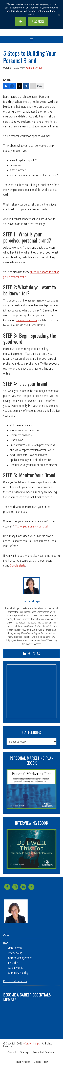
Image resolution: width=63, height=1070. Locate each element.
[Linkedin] (24, 653)
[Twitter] (19, 86)
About (6, 934)
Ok (20, 21)
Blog (5, 943)
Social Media (15, 967)
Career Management (20, 958)
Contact (12, 1052)
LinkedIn (13, 963)
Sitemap (24, 1052)
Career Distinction (26, 320)
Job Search (15, 948)
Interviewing (15, 953)
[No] (58, 14)
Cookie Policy (41, 1061)
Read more (38, 21)
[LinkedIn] (26, 86)
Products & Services (15, 981)
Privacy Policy (22, 1061)
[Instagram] (38, 653)
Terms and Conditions (44, 1052)
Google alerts (17, 565)
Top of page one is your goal (31, 526)
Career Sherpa (32, 1043)
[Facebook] (29, 653)
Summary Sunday (18, 973)
